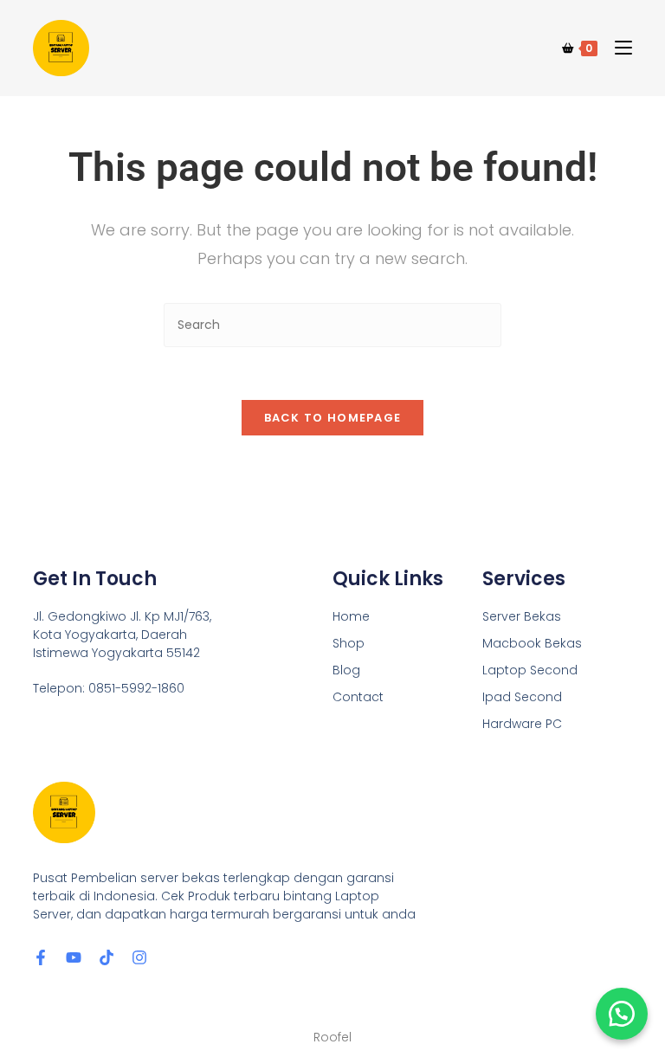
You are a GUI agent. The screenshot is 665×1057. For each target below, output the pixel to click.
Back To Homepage (333, 417)
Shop (348, 643)
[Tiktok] (106, 957)
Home (351, 616)
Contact (358, 697)
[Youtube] (73, 957)
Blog (346, 670)
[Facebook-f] (40, 957)
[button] (622, 1014)
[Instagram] (139, 957)
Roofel (332, 1037)
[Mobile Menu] (617, 48)
